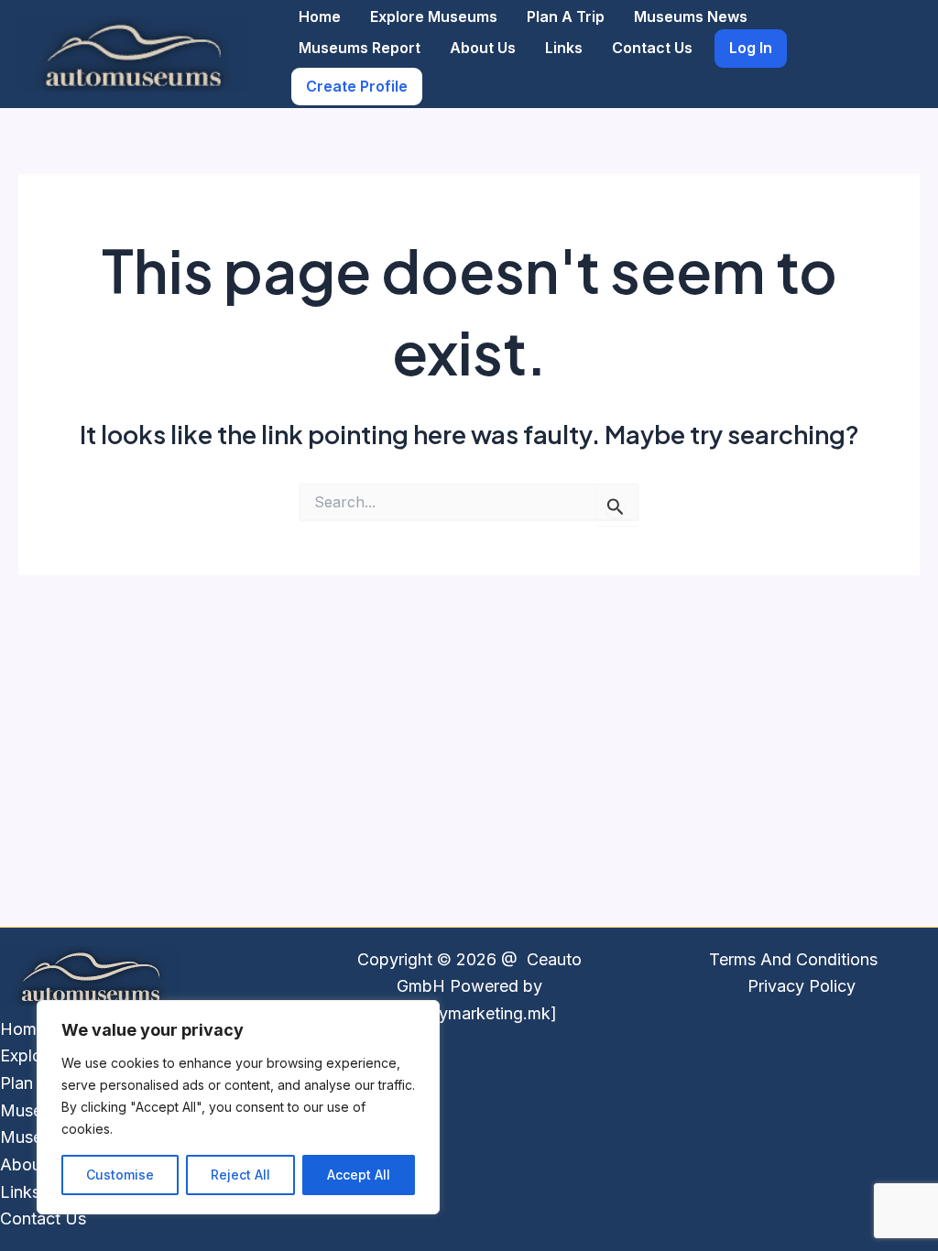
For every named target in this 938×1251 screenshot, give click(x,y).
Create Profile (357, 86)
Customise (120, 1174)
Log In (750, 47)
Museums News (690, 16)
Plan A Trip (566, 16)
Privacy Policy (801, 985)
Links (564, 47)
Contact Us (652, 47)
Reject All (240, 1174)
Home (320, 16)
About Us (483, 47)
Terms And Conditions (793, 959)
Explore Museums (433, 16)
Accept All (358, 1174)
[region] (238, 1107)
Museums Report (359, 47)
